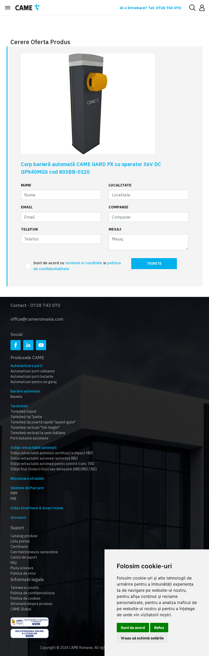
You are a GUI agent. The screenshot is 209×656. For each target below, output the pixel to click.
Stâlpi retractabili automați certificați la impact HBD (51, 453)
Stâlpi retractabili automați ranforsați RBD (44, 458)
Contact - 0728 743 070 (35, 305)
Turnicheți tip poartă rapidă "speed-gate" (43, 422)
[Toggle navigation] (7, 7)
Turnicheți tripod (23, 411)
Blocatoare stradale (27, 478)
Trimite (154, 263)
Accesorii (18, 517)
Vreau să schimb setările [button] (142, 638)
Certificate (19, 546)
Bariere (16, 396)
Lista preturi (20, 541)
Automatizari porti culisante (32, 371)
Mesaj (115, 229)
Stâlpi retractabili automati (33, 447)
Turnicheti (19, 406)
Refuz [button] (159, 627)
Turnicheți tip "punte (26, 416)
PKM (13, 493)
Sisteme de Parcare (27, 488)
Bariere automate (25, 391)
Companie (118, 207)
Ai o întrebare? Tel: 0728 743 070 (150, 7)
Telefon (29, 229)
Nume (26, 185)
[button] (202, 7)
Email (27, 207)
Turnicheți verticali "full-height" (35, 427)
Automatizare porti (26, 365)
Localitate (120, 185)
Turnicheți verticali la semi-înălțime (37, 433)
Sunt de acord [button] (133, 627)
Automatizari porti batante (31, 376)
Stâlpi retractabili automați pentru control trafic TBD (52, 463)
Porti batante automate (29, 438)
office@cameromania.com (36, 319)
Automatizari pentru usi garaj (33, 382)
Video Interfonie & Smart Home (36, 508)
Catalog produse (23, 536)
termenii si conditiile (84, 262)
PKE (13, 498)
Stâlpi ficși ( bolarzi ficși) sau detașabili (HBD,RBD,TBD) (53, 469)
